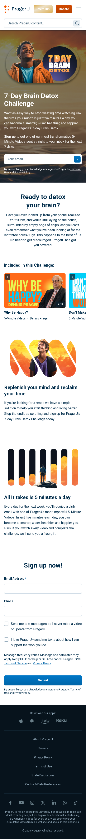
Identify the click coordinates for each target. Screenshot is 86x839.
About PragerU (43, 739)
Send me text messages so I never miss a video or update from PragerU (46, 626)
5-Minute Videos (15, 318)
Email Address (15, 578)
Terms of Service (15, 663)
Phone (8, 601)
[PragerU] (17, 9)
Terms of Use (43, 766)
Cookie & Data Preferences (43, 784)
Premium (43, 9)
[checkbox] (6, 624)
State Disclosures (43, 775)
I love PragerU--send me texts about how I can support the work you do (45, 642)
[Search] (76, 23)
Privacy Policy (22, 172)
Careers (43, 748)
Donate (64, 9)
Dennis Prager (39, 318)
